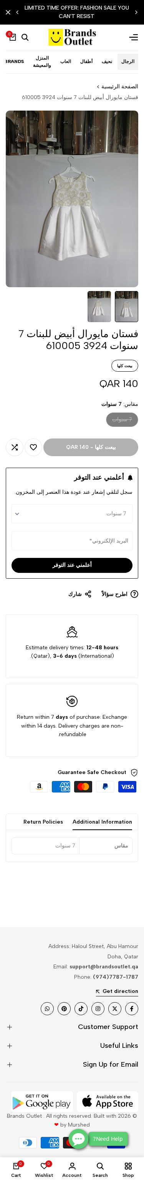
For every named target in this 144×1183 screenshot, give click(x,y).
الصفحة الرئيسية (119, 86)
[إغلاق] (9, 12)
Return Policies (43, 822)
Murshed (79, 1125)
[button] (33, 447)
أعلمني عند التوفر (72, 565)
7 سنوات (122, 421)
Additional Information (102, 822)
